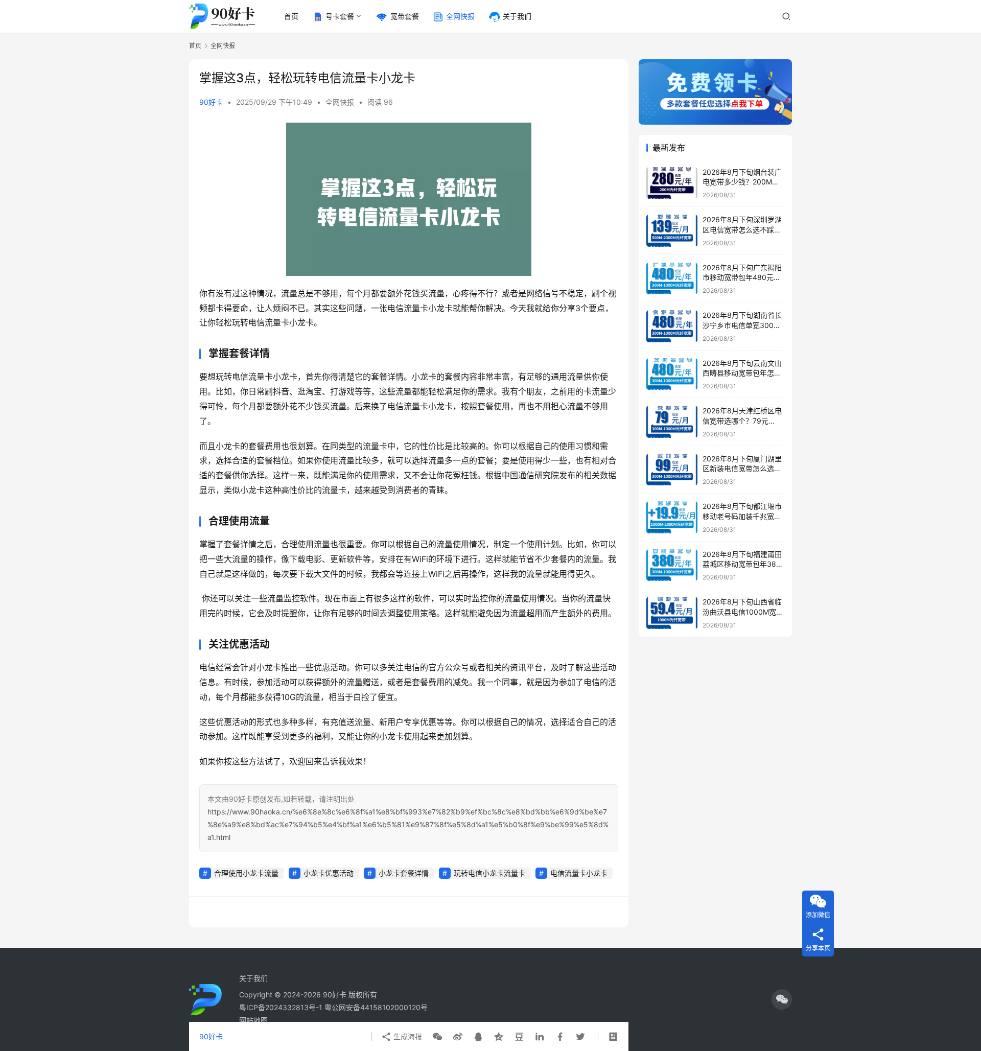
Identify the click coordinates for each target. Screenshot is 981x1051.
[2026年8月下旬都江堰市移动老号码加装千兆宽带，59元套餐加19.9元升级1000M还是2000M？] (671, 517)
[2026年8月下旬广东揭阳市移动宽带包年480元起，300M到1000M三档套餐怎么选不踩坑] (671, 279)
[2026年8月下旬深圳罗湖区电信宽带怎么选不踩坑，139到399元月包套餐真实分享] (671, 231)
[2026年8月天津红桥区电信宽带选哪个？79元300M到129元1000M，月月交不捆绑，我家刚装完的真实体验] (671, 422)
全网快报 (460, 16)
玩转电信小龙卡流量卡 (489, 873)
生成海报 (406, 1036)
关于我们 (517, 16)
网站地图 (253, 1020)
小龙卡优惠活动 (328, 873)
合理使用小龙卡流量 (246, 873)
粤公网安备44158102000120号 (376, 1007)
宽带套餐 (404, 16)
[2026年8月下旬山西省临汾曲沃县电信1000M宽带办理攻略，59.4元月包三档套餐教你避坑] (671, 613)
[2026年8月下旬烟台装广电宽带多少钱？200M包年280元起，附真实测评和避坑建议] (671, 183)
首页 (291, 16)
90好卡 (211, 102)
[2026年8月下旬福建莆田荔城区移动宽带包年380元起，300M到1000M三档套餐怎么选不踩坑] (671, 565)
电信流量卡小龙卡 (579, 873)
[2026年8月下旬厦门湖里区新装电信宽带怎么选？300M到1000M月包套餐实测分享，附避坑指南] (671, 470)
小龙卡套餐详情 (404, 873)
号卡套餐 (339, 16)
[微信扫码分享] (437, 1036)
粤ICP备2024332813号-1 (281, 1007)
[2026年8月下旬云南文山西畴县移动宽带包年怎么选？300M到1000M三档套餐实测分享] (671, 374)
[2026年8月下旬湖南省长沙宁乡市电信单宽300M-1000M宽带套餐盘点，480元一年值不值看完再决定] (671, 326)
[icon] (782, 999)
